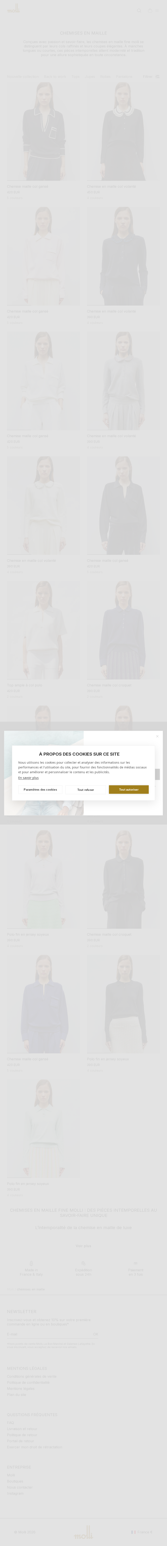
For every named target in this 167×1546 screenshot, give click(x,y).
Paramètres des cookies (40, 789)
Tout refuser (85, 789)
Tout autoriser (129, 789)
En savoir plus (28, 778)
